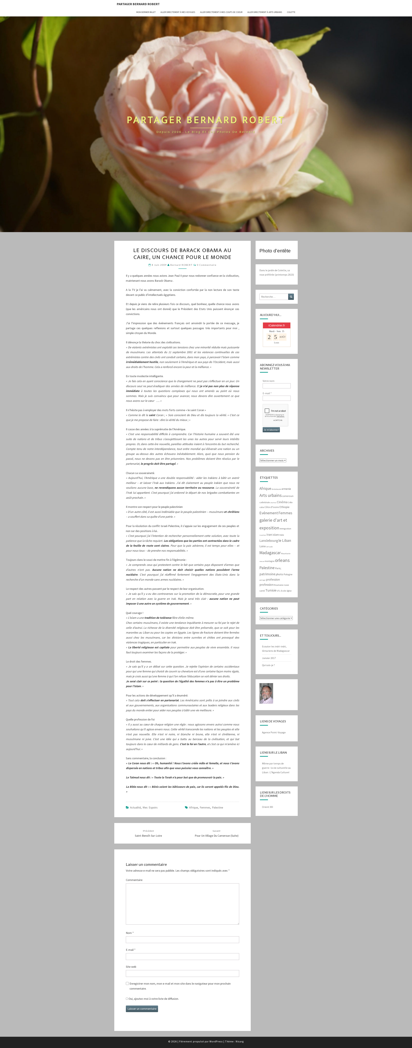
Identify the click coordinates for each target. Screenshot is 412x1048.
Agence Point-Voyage (274, 732)
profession (273, 579)
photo (279, 574)
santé (262, 590)
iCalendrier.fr (276, 325)
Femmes (205, 807)
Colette (291, 12)
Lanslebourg (268, 540)
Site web (131, 966)
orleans (282, 560)
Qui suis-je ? (268, 665)
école (283, 590)
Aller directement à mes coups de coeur (221, 12)
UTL (278, 590)
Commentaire (134, 880)
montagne (270, 561)
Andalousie (276, 489)
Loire (262, 546)
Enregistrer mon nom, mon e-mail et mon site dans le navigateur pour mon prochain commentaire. (180, 986)
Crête (290, 502)
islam (276, 534)
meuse (261, 561)
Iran (269, 534)
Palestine (217, 807)
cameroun (287, 496)
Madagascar (270, 552)
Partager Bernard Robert (138, 4)
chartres (273, 503)
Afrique (193, 807)
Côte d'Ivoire (272, 507)
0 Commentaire (206, 264)
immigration (285, 528)
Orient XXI (267, 806)
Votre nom (268, 380)
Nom (130, 933)
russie (286, 585)
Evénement (268, 512)
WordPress (216, 1041)
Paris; (278, 568)
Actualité (135, 807)
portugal (262, 580)
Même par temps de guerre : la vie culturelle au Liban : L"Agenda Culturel (276, 768)
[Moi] (266, 694)
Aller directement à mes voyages (177, 12)
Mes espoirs (150, 807)
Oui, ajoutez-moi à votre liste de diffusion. (153, 999)
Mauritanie (285, 553)
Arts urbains (270, 495)
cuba (261, 507)
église (289, 590)
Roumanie (279, 584)
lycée (271, 547)
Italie (281, 534)
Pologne (288, 574)
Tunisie (270, 590)
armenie (286, 489)
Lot (267, 546)
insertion (262, 535)
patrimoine (267, 574)
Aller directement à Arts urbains (264, 12)
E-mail (131, 950)
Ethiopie (284, 507)
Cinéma (282, 502)
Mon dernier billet (146, 12)
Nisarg (240, 1041)
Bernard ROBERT (181, 264)
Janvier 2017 (269, 658)
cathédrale (264, 502)
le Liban (284, 540)
